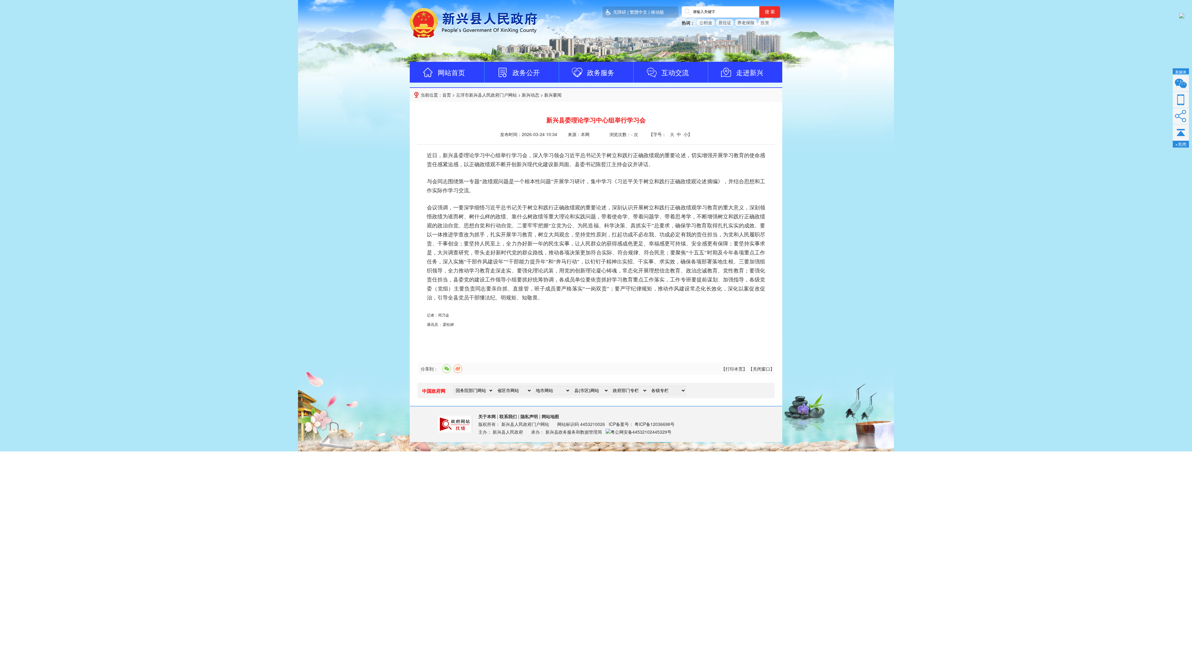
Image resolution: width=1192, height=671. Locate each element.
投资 (765, 22)
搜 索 (770, 11)
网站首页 (451, 72)
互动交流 (675, 72)
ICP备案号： (642, 424)
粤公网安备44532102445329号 (641, 432)
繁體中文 (638, 12)
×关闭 (1180, 144)
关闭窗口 (761, 369)
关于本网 (487, 416)
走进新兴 (749, 72)
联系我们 (508, 416)
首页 (446, 95)
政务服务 (600, 72)
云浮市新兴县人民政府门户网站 (486, 95)
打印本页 (734, 369)
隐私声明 (529, 416)
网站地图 (550, 416)
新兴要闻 (553, 95)
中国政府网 (433, 390)
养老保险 (746, 22)
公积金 (705, 22)
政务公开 (526, 72)
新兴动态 (530, 95)
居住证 (724, 22)
